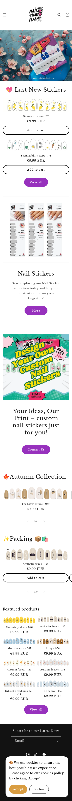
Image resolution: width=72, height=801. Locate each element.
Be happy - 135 (53, 691)
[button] (5, 15)
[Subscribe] (57, 740)
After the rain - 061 (19, 648)
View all (36, 182)
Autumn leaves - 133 (52, 669)
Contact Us (36, 449)
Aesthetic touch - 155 (35, 564)
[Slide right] (44, 521)
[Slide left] (28, 521)
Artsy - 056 (53, 648)
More (36, 310)
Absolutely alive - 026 (19, 627)
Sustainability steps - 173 (36, 155)
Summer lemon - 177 (36, 116)
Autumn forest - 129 (19, 669)
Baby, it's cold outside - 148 (19, 692)
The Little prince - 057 (36, 504)
